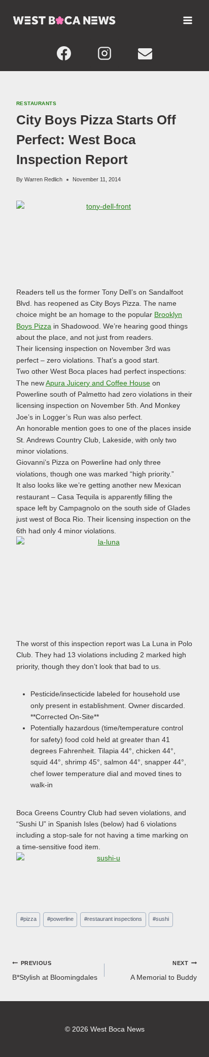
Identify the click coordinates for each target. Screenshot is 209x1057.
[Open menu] (187, 20)
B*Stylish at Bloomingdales (54, 970)
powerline (60, 919)
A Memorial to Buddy (163, 970)
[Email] (145, 53)
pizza (28, 919)
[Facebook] (64, 53)
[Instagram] (104, 53)
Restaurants (36, 103)
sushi (161, 919)
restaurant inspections (113, 919)
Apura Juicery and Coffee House (98, 383)
